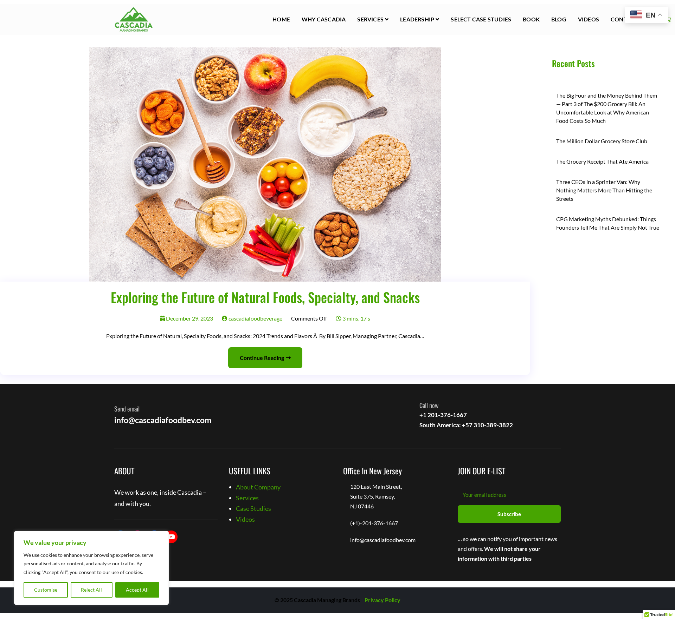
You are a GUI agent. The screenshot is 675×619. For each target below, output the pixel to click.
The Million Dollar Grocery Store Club (601, 141)
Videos (588, 19)
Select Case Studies (481, 19)
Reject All (91, 590)
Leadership (417, 19)
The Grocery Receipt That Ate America (602, 161)
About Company (258, 487)
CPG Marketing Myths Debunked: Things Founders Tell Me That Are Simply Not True (607, 223)
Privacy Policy (382, 600)
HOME (281, 19)
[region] (91, 568)
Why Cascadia (324, 19)
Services (370, 19)
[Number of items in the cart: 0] (668, 19)
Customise (45, 590)
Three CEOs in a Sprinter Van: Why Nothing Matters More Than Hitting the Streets (604, 190)
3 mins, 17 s (355, 318)
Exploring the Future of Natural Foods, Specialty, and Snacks (265, 297)
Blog (558, 19)
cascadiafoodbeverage (254, 318)
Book (531, 19)
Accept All (137, 590)
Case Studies (253, 508)
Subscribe (509, 514)
